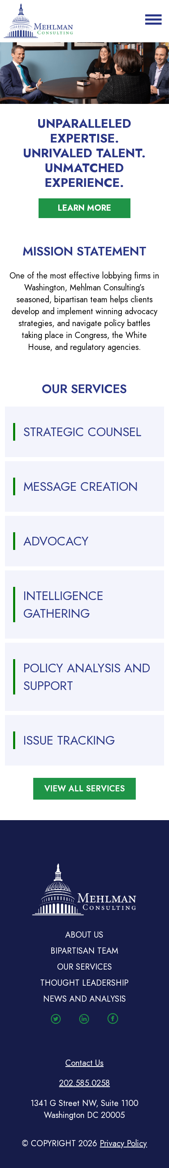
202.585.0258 (84, 1083)
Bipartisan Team (84, 951)
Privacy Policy (123, 1144)
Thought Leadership (84, 983)
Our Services (84, 967)
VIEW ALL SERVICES (84, 789)
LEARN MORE (84, 208)
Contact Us (84, 1063)
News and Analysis (84, 999)
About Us (84, 935)
